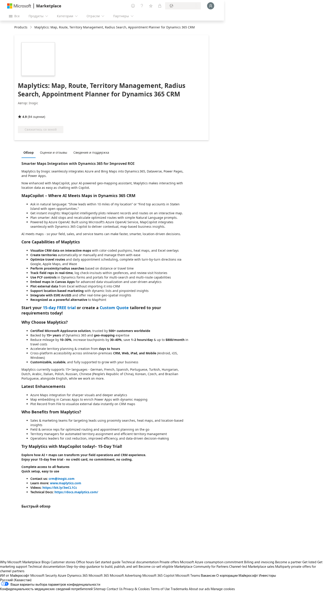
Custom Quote (114, 307)
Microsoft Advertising (125, 575)
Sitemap (99, 589)
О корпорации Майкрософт (237, 575)
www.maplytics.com (65, 483)
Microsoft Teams (187, 575)
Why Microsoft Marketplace (20, 562)
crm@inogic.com (62, 478)
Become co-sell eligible (156, 566)
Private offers (169, 562)
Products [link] (20, 27)
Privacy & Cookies (136, 589)
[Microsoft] (19, 6)
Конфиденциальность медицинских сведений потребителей (46, 589)
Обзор (28, 152)
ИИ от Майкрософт (14, 575)
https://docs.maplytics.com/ (76, 492)
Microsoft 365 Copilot (158, 575)
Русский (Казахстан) (16, 580)
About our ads (199, 589)
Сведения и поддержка (91, 152)
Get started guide (107, 562)
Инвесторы (267, 575)
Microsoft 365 (99, 575)
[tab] (29, 152)
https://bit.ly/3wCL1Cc (59, 487)
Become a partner (288, 562)
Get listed (309, 562)
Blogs (46, 562)
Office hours (85, 562)
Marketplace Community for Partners (201, 566)
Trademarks (179, 589)
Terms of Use (160, 589)
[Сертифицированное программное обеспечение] (33, 110)
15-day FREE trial (59, 307)
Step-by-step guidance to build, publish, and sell (102, 566)
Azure (62, 575)
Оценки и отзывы (53, 152)
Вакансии (208, 575)
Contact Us (114, 589)
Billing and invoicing (259, 562)
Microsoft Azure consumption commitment (212, 562)
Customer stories (63, 562)
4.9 (24, 117)
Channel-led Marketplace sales (251, 566)
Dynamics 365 (77, 575)
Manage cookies (223, 589)
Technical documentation (140, 562)
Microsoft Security (43, 575)
